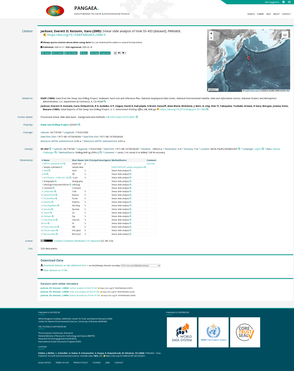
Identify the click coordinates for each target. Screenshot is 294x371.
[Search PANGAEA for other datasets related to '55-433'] (50, 149)
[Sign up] (283, 2)
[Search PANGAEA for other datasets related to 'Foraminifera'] (56, 198)
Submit (260, 14)
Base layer (255, 90)
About (276, 14)
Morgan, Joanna (271, 105)
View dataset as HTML (55, 270)
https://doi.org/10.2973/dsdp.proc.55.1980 (183, 109)
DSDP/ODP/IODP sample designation (128, 167)
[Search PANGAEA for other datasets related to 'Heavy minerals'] (58, 227)
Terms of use (62, 362)
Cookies (97, 362)
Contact (286, 14)
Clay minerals (49, 219)
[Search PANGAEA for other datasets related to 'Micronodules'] (57, 234)
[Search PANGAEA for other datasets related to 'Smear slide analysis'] (130, 170)
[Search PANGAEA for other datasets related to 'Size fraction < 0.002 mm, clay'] (70, 177)
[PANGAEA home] (55, 7)
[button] (248, 58)
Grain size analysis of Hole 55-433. (70, 291)
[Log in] (289, 2)
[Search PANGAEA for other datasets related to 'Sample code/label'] (61, 167)
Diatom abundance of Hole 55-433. (71, 295)
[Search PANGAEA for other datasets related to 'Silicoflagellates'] (58, 205)
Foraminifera (49, 198)
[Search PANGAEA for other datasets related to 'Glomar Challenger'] (56, 152)
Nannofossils (49, 195)
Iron (45, 223)
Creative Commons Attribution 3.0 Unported (77, 240)
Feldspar (47, 216)
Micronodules (50, 234)
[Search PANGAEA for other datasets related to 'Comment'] (54, 188)
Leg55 (257, 148)
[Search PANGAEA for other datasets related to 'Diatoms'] (52, 202)
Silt (45, 174)
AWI (287, 90)
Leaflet (247, 90)
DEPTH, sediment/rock (53, 163)
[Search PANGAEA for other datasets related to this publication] (105, 101)
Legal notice (44, 362)
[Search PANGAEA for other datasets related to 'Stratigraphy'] (56, 181)
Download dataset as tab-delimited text (64, 265)
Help (268, 14)
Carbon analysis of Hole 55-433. (69, 288)
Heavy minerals (50, 227)
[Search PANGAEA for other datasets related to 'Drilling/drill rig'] (101, 152)
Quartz (47, 212)
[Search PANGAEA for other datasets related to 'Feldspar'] (53, 216)
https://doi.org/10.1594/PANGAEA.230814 (76, 35)
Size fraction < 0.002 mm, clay (56, 177)
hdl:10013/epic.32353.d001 (120, 116)
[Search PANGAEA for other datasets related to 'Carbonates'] (55, 191)
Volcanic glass (50, 230)
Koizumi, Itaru (80, 31)
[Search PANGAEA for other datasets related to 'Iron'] (48, 223)
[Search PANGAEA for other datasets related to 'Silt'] (47, 174)
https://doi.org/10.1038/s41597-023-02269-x (125, 355)
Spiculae (47, 209)
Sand (46, 170)
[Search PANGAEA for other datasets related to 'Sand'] (49, 170)
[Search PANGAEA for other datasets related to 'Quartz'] (51, 213)
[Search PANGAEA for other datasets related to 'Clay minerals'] (57, 220)
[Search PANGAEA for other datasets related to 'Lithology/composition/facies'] (70, 185)
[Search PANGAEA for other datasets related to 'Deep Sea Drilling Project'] (79, 125)
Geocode (151, 163)
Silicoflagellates (50, 205)
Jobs (108, 362)
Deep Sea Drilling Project (55, 124)
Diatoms (47, 202)
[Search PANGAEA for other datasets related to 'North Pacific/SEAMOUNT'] (239, 149)
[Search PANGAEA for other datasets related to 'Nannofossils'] (56, 195)
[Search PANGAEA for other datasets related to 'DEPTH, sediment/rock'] (64, 163)
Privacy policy (81, 362)
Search (251, 14)
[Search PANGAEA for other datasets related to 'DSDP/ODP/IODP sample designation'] (145, 167)
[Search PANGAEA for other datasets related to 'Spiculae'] (52, 209)
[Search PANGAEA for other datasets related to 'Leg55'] (263, 149)
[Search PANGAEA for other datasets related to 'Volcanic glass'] (57, 230)
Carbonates (49, 191)
